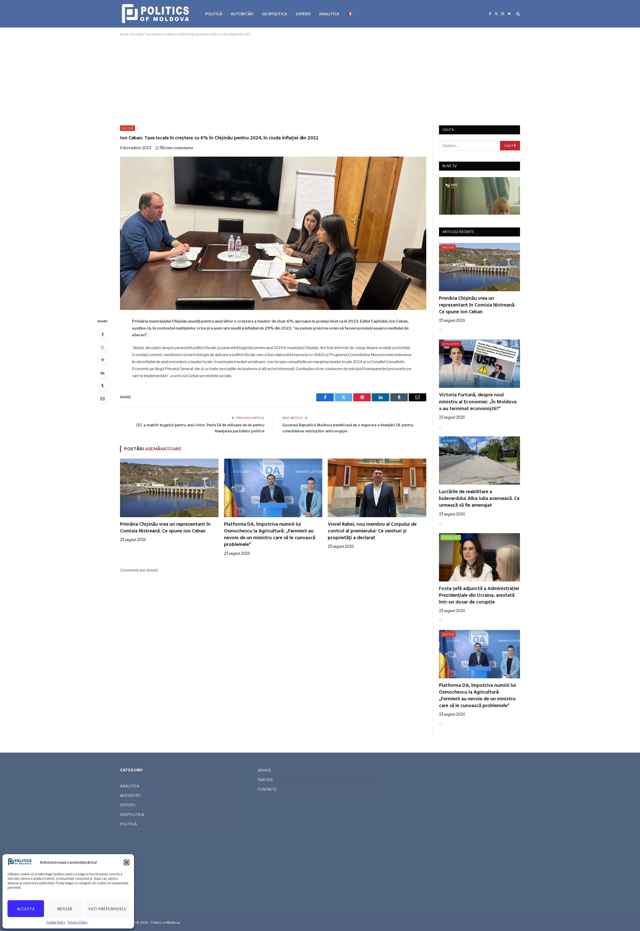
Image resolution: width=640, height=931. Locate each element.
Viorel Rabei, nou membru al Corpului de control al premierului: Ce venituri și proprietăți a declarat (372, 531)
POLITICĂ (213, 14)
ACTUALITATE (450, 343)
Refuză (64, 908)
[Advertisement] (320, 80)
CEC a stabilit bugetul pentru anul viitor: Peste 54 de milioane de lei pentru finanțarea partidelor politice (200, 428)
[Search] (517, 14)
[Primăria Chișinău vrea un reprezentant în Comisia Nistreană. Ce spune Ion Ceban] (169, 488)
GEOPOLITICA (274, 14)
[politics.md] (156, 14)
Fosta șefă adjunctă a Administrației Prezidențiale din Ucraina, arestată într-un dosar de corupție (479, 595)
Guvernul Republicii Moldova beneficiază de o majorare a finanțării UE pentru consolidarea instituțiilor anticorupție (348, 428)
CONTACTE (267, 789)
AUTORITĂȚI (242, 14)
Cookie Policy (55, 922)
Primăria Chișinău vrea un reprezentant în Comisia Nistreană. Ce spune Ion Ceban (165, 528)
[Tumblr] (103, 386)
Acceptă (26, 908)
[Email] (103, 398)
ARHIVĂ (264, 770)
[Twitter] (103, 347)
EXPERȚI (303, 14)
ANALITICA (329, 14)
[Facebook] (103, 335)
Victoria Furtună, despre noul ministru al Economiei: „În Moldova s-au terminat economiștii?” (477, 402)
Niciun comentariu (176, 147)
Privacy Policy (78, 922)
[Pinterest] (103, 360)
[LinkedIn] (103, 373)
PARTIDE (265, 780)
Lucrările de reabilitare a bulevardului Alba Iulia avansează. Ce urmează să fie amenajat (479, 499)
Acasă (124, 34)
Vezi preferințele (107, 908)
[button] (126, 862)
